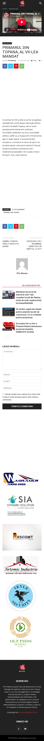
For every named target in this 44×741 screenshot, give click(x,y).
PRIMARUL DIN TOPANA (11, 212)
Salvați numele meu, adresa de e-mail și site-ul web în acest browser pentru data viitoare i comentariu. (21, 397)
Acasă (4, 9)
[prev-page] (4, 338)
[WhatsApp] (21, 66)
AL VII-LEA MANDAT (18, 209)
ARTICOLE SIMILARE (11, 285)
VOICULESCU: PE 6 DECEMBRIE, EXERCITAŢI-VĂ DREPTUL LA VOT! (34, 245)
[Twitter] (10, 66)
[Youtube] (25, 728)
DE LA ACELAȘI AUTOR (31, 285)
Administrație (13, 9)
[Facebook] (4, 66)
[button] (4, 3)
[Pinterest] (16, 66)
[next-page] (7, 338)
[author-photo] (22, 270)
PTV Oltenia (12, 60)
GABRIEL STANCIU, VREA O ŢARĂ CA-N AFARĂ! (10, 243)
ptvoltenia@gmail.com (28, 712)
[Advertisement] (22, 94)
